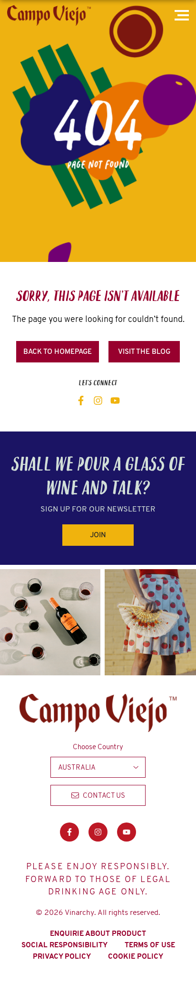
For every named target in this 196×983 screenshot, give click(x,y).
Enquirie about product (98, 933)
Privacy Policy (62, 956)
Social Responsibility (64, 945)
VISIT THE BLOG (144, 351)
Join (98, 535)
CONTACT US (104, 795)
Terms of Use (150, 945)
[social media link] (81, 400)
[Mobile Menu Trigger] (183, 15)
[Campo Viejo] (49, 15)
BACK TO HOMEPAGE (57, 351)
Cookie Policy (135, 956)
